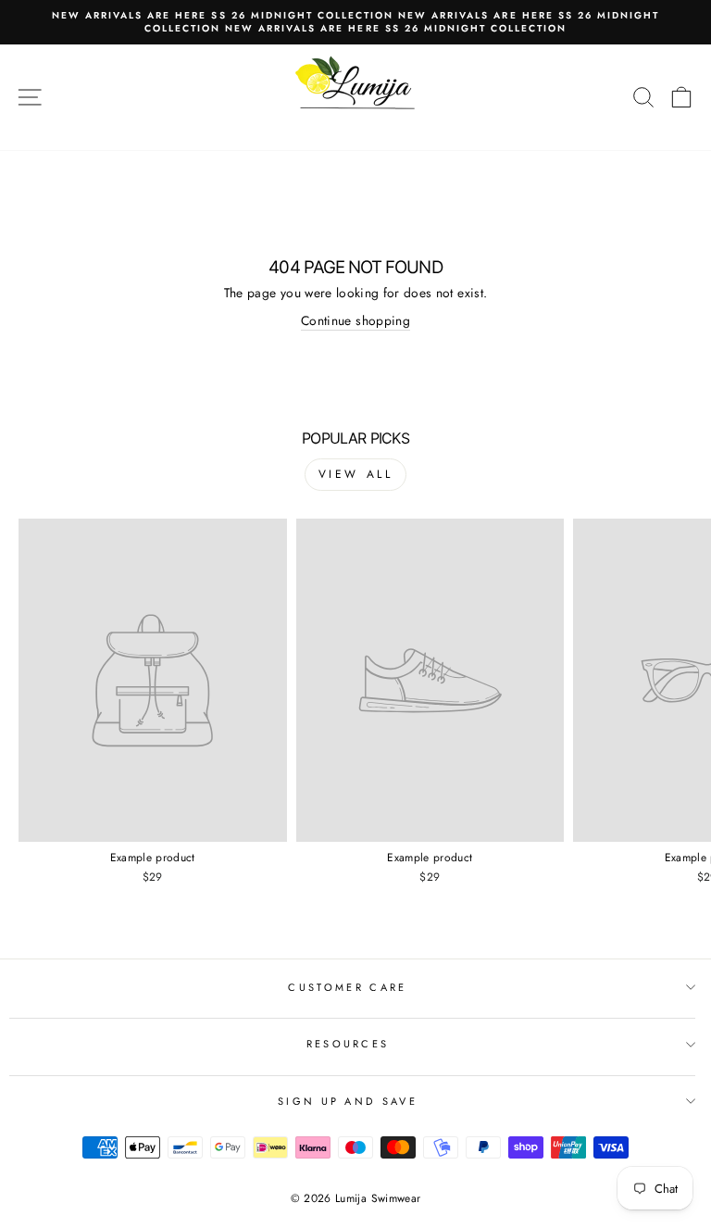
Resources (348, 1043)
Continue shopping (355, 321)
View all (355, 474)
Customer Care (347, 987)
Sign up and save (348, 1101)
